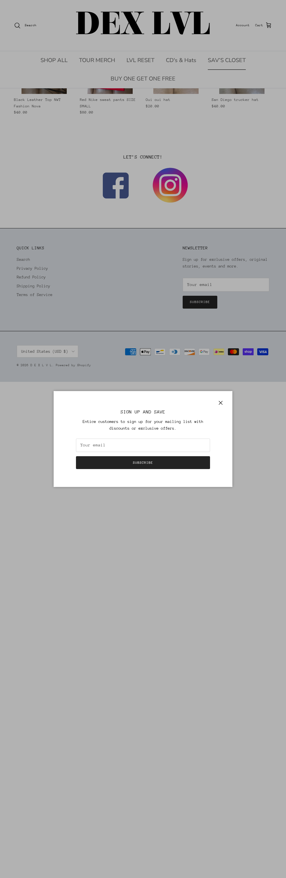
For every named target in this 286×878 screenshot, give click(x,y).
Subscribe (143, 463)
